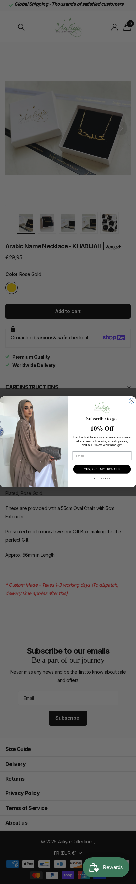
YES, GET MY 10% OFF (102, 469)
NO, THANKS (102, 478)
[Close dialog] (131, 401)
